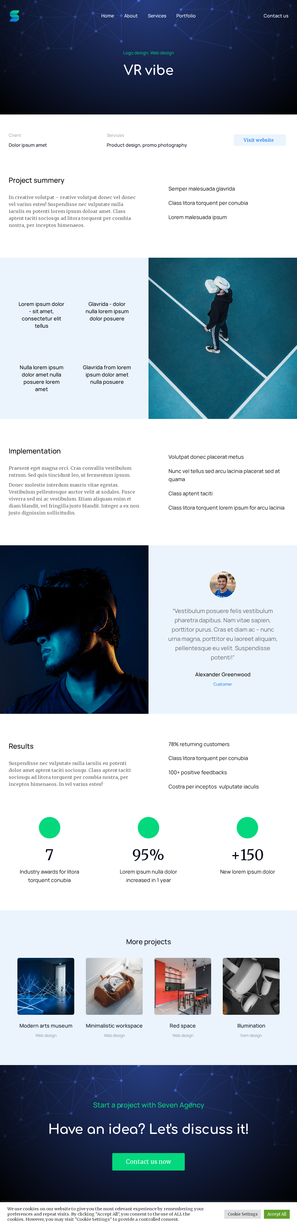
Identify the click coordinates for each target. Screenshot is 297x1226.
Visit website (259, 140)
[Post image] (45, 986)
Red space (183, 1025)
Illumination (251, 1025)
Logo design (135, 53)
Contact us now (148, 1161)
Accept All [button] (276, 1214)
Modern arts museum (46, 1025)
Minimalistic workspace (114, 1025)
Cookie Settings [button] (243, 1214)
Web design (162, 53)
